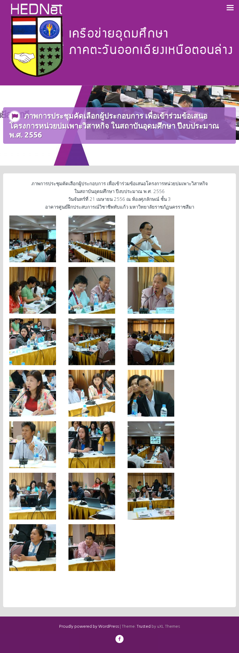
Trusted (144, 626)
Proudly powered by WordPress (89, 626)
